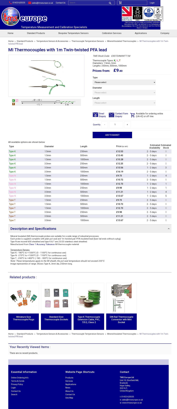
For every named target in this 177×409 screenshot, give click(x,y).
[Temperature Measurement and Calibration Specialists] (24, 7)
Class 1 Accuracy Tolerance (42, 244)
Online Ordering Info (19, 378)
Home (10, 33)
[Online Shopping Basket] (132, 3)
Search (14, 394)
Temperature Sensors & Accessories (52, 41)
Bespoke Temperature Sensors (73, 33)
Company (164, 33)
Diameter (97, 87)
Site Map (69, 398)
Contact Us (60, 3)
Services (69, 381)
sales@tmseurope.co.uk (42, 3)
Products (69, 378)
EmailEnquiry (102, 115)
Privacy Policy (17, 384)
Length (96, 98)
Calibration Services (111, 33)
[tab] (89, 228)
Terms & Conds (17, 381)
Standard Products (36, 33)
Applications (141, 33)
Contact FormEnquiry (121, 115)
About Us (69, 391)
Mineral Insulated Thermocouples (121, 41)
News (67, 388)
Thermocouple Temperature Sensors (87, 41)
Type (95, 77)
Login (152, 3)
